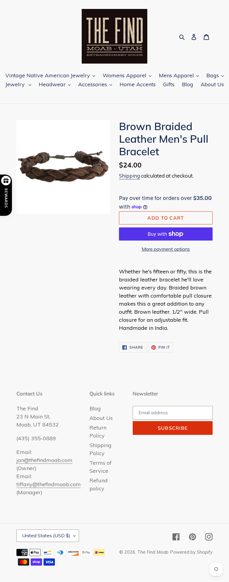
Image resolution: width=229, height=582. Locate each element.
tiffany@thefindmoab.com (48, 484)
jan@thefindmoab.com (44, 460)
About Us (101, 418)
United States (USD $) (46, 535)
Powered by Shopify (191, 552)
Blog (95, 408)
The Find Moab (152, 552)
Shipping (129, 176)
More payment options (166, 249)
